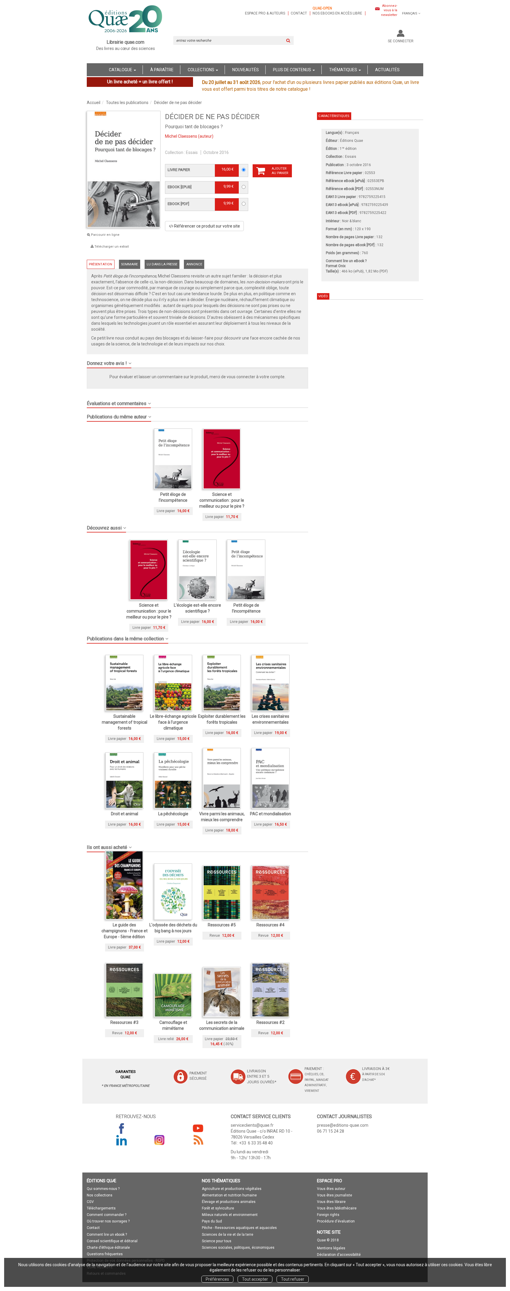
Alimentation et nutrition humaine (229, 1195)
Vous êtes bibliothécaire (337, 1208)
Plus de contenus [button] (292, 69)
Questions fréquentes (105, 1254)
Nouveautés (245, 69)
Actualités (387, 69)
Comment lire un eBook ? (346, 261)
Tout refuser (292, 1279)
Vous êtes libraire (331, 1202)
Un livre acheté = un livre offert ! (140, 82)
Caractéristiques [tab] (333, 116)
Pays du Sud (212, 1221)
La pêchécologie (173, 813)
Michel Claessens (181, 136)
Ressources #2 (270, 1022)
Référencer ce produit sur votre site (206, 226)
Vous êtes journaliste (334, 1195)
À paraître (162, 69)
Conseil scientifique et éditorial (112, 1241)
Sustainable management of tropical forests (124, 722)
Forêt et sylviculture (218, 1208)
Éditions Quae (351, 141)
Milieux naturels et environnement (230, 1215)
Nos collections (99, 1195)
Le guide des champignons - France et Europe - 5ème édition (125, 931)
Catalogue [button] (121, 69)
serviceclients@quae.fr (252, 1125)
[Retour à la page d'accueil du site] (125, 19)
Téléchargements (101, 1208)
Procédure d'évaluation (336, 1221)
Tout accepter (255, 1279)
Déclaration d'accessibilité (339, 1255)
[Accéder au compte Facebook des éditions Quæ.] (122, 1128)
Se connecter (400, 41)
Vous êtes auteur (331, 1189)
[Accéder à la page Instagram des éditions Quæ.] (160, 1140)
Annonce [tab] (194, 264)
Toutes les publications (127, 102)
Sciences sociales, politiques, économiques (238, 1247)
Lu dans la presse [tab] (162, 264)
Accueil (93, 102)
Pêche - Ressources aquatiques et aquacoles (239, 1228)
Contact (299, 13)
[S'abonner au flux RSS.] (198, 1140)
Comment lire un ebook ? (107, 1234)
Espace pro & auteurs (265, 13)
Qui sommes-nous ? (103, 1189)
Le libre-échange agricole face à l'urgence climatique (173, 722)
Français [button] (409, 13)
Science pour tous (216, 1241)
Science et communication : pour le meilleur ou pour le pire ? (221, 500)
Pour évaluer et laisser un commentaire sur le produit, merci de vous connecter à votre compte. (197, 376)
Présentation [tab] (100, 264)
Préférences (217, 1279)
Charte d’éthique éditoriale (108, 1247)
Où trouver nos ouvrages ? (108, 1221)
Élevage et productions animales (229, 1202)
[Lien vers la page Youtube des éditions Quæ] (198, 1128)
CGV (90, 1202)
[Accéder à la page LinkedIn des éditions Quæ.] (122, 1140)
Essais (192, 152)
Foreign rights (328, 1215)
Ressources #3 (124, 1022)
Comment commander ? (106, 1215)
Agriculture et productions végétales (231, 1189)
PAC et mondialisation (270, 813)
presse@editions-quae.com (342, 1125)
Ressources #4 (270, 925)
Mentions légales (331, 1248)
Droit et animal (124, 813)
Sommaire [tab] (129, 264)
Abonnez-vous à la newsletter (389, 10)
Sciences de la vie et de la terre (227, 1234)
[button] (197, 361)
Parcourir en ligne (105, 235)
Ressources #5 (222, 925)
